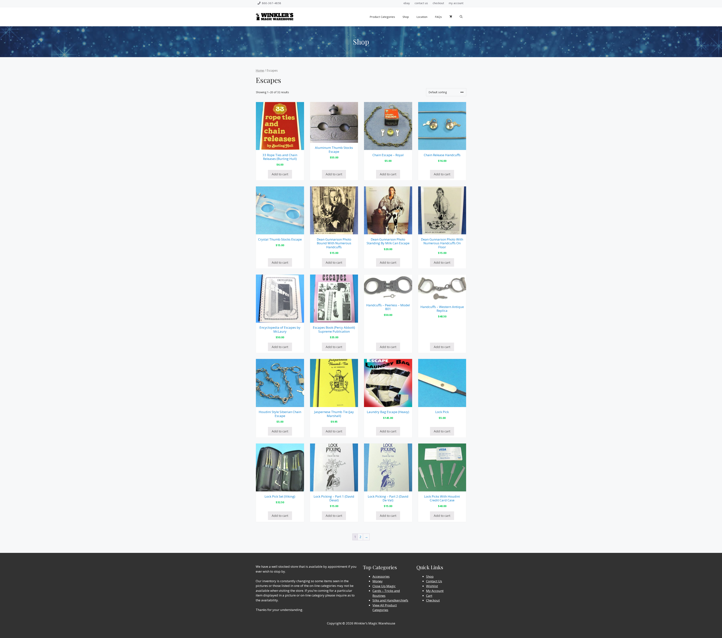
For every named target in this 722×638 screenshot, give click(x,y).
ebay (406, 3)
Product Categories (382, 17)
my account (456, 3)
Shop (406, 17)
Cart (429, 595)
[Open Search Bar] (461, 16)
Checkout (433, 600)
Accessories (381, 576)
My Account (435, 591)
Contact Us (434, 581)
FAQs (438, 17)
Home (260, 70)
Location (421, 17)
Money (377, 581)
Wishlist (432, 586)
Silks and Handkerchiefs (390, 600)
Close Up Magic (384, 586)
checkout (438, 3)
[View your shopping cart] (451, 16)
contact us (421, 3)
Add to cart (280, 174)
